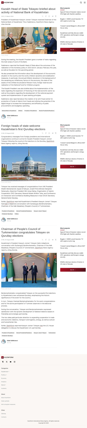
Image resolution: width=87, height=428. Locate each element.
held (5, 204)
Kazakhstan (4, 371)
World (3, 385)
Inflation (20, 110)
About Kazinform (6, 397)
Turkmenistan (52, 332)
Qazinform (50, 141)
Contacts (3, 417)
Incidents (3, 388)
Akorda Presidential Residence (46, 110)
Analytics (3, 381)
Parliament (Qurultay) (7, 214)
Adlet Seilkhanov (12, 115)
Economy (3, 378)
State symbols (5, 401)
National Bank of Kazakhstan (9, 110)
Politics (17, 214)
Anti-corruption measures (8, 404)
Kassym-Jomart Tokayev (40, 211)
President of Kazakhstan (31, 110)
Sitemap (3, 413)
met (41, 326)
